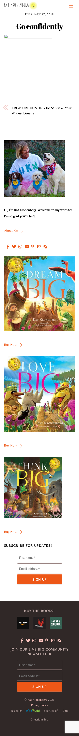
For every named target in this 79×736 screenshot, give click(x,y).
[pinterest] (31, 244)
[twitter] (12, 244)
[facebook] (6, 244)
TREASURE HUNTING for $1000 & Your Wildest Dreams (42, 110)
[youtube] (25, 244)
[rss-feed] (44, 244)
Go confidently (39, 26)
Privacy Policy (39, 705)
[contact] (37, 244)
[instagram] (19, 244)
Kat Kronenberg (37, 699)
